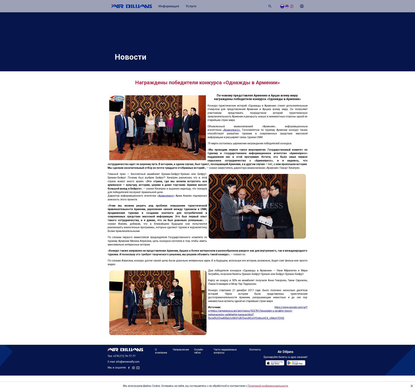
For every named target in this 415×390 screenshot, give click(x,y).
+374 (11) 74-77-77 (124, 356)
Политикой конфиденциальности (268, 385)
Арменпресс (165, 195)
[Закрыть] (412, 386)
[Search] (269, 6)
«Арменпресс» (231, 129)
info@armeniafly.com (127, 361)
